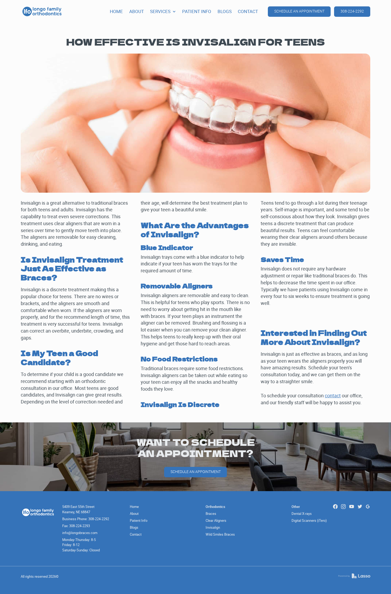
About (134, 513)
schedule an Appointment (195, 471)
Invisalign (213, 527)
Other (296, 506)
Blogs (134, 527)
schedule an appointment (299, 11)
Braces (211, 513)
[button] (163, 11)
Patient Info (138, 520)
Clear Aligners (216, 520)
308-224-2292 (352, 11)
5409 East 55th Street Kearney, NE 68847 (78, 509)
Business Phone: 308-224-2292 (85, 518)
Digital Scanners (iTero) (309, 520)
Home (134, 506)
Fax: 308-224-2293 (76, 525)
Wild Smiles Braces (220, 534)
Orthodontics (215, 506)
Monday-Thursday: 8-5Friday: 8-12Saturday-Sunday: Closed (81, 544)
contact (333, 395)
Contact (136, 534)
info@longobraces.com (79, 532)
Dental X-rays (302, 513)
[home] (42, 11)
